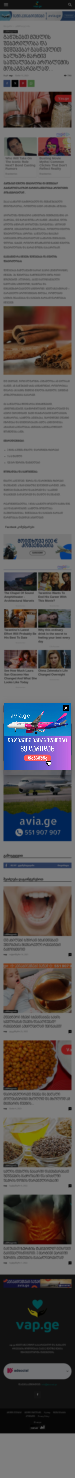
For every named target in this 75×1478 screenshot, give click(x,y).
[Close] (66, 708)
